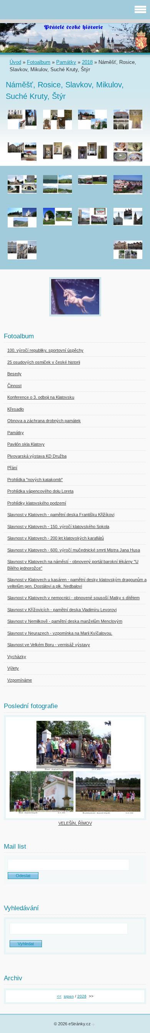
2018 (87, 62)
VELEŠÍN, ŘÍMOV (75, 823)
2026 (82, 996)
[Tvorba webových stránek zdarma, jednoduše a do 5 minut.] (93, 1024)
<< (59, 996)
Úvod (15, 62)
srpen (69, 996)
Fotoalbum (38, 62)
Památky (66, 62)
